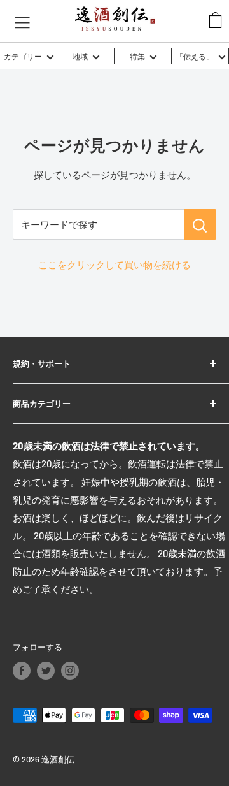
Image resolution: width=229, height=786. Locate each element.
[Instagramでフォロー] (70, 671)
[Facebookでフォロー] (22, 671)
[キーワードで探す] (200, 224)
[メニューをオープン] (22, 21)
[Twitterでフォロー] (46, 671)
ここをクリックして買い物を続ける (114, 264)
